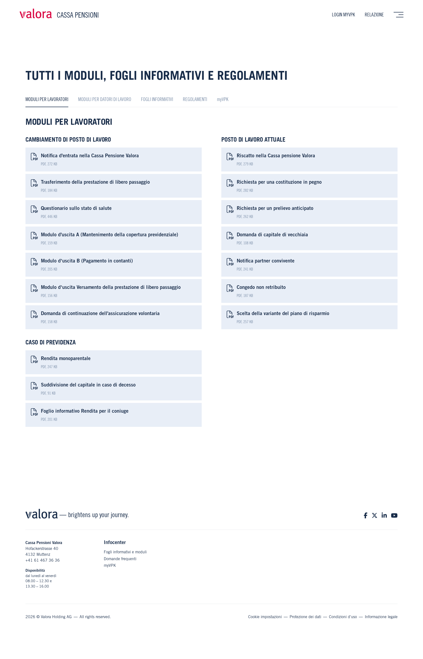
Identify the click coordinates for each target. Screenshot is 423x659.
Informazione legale (381, 616)
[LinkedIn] (384, 515)
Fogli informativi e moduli (125, 551)
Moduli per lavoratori (46, 99)
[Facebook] (365, 515)
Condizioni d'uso (343, 616)
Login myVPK (343, 14)
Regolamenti (195, 99)
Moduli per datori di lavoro (104, 99)
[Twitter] (374, 515)
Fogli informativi (157, 99)
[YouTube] (394, 515)
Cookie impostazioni (265, 616)
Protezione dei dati (305, 616)
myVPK (110, 565)
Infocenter (115, 542)
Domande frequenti (120, 558)
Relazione (374, 14)
